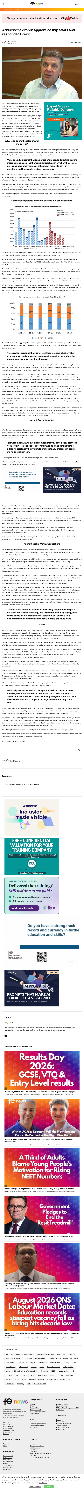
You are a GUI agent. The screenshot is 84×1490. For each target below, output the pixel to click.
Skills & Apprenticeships (38, 1412)
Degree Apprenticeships (38, 1363)
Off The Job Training (13, 1375)
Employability (34, 1408)
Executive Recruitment (37, 1426)
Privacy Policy (7, 1432)
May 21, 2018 (11, 43)
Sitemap (6, 1434)
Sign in (77, 4)
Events (5, 1463)
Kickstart (34, 1367)
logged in (19, 784)
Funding (66, 1363)
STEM (24, 1379)
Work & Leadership (36, 1410)
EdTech (32, 1406)
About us (6, 1422)
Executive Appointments (38, 1424)
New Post (6, 1460)
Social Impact (34, 1414)
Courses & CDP (35, 1448)
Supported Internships (36, 1379)
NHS (72, 1371)
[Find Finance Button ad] (31, 895)
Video (5, 1446)
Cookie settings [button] (35, 1486)
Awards (32, 1444)
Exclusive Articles (62, 1404)
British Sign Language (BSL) (15, 1358)
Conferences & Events (37, 1446)
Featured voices (20, 741)
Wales (29, 1384)
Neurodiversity (63, 1371)
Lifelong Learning (68, 1367)
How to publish (8, 1456)
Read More (43, 1483)
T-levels (62, 1379)
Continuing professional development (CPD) (63, 1358)
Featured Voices (61, 1406)
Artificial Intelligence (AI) (45, 1354)
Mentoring (44, 1371)
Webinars (33, 1455)
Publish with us (8, 1428)
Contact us (6, 1424)
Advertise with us (9, 1430)
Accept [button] (49, 1486)
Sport (17, 1379)
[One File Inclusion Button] (31, 817)
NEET (53, 1371)
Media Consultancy (62, 1427)
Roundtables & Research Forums (40, 1453)
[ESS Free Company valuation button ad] (31, 856)
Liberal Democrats (53, 1367)
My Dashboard (8, 1462)
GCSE (74, 1363)
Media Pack (60, 1422)
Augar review (61, 1354)
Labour (42, 1367)
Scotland (53, 1375)
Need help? (6, 1469)
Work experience (40, 1384)
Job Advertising (61, 1426)
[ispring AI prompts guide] (62, 492)
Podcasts (6, 1444)
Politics (32, 1375)
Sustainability (51, 1379)
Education (33, 1404)
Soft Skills (9, 1379)
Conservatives (40, 1358)
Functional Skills (55, 1363)
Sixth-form (69, 1375)
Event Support (61, 1429)
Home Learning (11, 1367)
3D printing (9, 1354)
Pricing (58, 1420)
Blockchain (72, 1354)
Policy (25, 1375)
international (23, 1367)
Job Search (33, 1427)
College (29, 1358)
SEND (61, 1375)
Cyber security (22, 1363)
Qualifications (42, 1375)
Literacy (8, 1371)
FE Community (8, 1426)
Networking (33, 1450)
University (20, 1384)
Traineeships (10, 1384)
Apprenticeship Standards (25, 1354)
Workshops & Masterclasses (39, 1457)
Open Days (33, 1451)
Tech (69, 1379)
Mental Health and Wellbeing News (26, 1371)
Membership (7, 1467)
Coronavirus (10, 1363)
